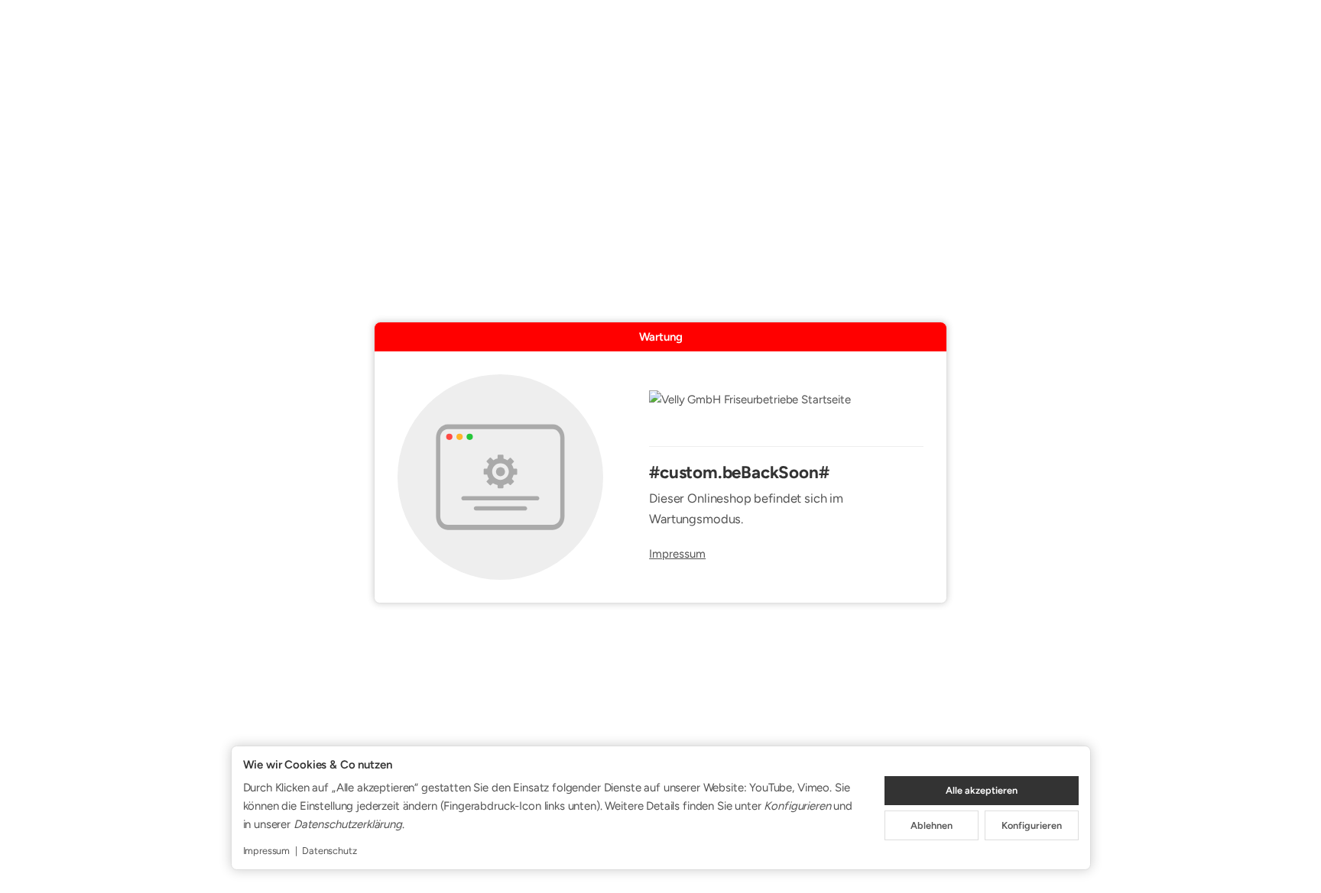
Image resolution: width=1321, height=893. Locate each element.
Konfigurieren (1031, 825)
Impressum (677, 554)
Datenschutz (329, 850)
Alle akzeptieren (982, 790)
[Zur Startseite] (786, 409)
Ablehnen (931, 825)
